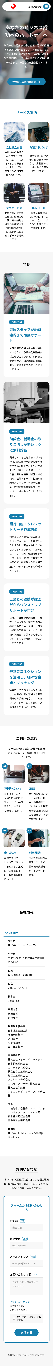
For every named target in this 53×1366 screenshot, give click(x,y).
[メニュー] (46, 6)
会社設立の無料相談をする (26, 81)
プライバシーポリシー (21, 1301)
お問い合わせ (35, 6)
